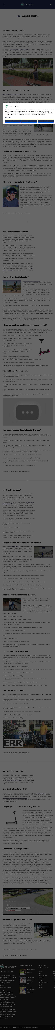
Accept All (45, 121)
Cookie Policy (8, 117)
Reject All (29, 121)
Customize (12, 121)
